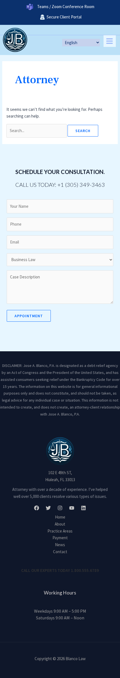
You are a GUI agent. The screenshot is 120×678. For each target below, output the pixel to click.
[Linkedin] (83, 507)
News (60, 544)
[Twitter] (48, 507)
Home (60, 517)
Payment (60, 537)
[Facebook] (36, 507)
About (60, 524)
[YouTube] (71, 507)
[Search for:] (37, 130)
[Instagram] (60, 507)
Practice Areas (60, 531)
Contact (60, 551)
